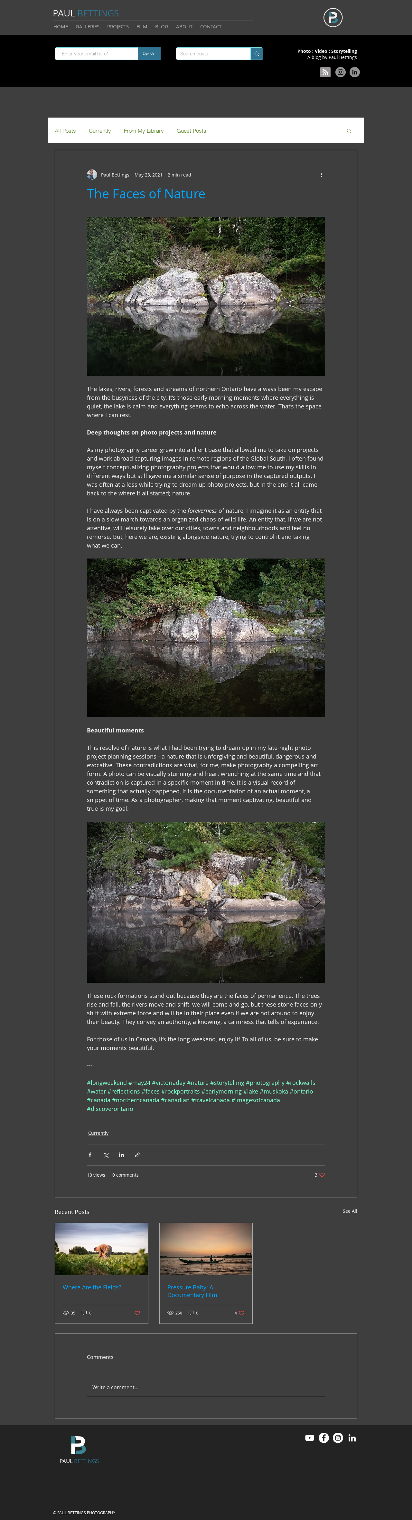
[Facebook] (324, 1438)
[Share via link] (137, 1155)
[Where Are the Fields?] (101, 1249)
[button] (349, 130)
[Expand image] (206, 902)
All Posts (65, 130)
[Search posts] (256, 54)
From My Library (144, 130)
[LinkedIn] (355, 72)
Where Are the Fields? (92, 1287)
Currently (100, 130)
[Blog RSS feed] (325, 72)
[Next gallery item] (317, 902)
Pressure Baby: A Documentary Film (192, 1291)
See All (350, 1211)
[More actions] (321, 174)
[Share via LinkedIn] (121, 1155)
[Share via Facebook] (90, 1155)
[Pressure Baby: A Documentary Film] (206, 1249)
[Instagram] (340, 72)
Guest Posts (191, 130)
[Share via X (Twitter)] (106, 1155)
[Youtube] (309, 1438)
